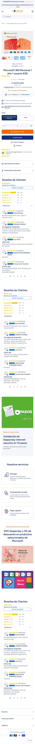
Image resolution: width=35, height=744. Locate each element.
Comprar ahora (17, 137)
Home (3, 23)
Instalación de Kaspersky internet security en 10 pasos (15, 439)
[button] (32, 11)
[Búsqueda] (3, 17)
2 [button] (13, 276)
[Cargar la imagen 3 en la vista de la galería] (16, 58)
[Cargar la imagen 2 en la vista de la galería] (10, 58)
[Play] (17, 412)
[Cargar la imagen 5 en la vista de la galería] (28, 58)
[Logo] (17, 11)
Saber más (8, 153)
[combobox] (17, 17)
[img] (11, 211)
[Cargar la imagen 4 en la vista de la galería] (22, 58)
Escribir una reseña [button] (17, 187)
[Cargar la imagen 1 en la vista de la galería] (4, 58)
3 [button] (17, 276)
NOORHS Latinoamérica (19, 732)
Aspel (18, 6)
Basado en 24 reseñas (8, 185)
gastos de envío (9, 87)
